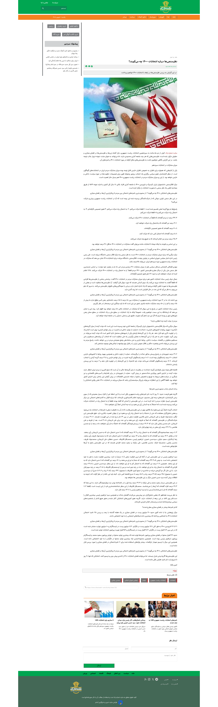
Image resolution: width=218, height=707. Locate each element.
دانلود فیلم (74, 26)
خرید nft (56, 34)
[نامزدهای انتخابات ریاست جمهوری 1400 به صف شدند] (162, 609)
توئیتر (144, 580)
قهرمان (161, 17)
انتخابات (172, 580)
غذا (168, 17)
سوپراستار (153, 17)
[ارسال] (88, 66)
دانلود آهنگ (142, 17)
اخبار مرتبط (169, 595)
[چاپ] (85, 66)
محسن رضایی (115, 580)
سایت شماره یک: (171, 153)
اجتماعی (93, 673)
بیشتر (124, 17)
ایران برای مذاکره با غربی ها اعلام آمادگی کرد (63, 61)
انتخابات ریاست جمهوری (157, 580)
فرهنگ (109, 673)
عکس (166, 680)
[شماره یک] (76, 693)
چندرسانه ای (164, 684)
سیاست (126, 673)
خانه (174, 17)
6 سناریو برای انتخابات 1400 (104, 620)
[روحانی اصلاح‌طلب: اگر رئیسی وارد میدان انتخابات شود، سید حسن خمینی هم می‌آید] (130, 609)
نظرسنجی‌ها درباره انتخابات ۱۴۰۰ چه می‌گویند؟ (153, 61)
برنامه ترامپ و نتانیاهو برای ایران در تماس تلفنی (62, 57)
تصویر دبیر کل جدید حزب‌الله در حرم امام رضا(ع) (62, 64)
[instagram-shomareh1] (149, 679)
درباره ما (55, 3)
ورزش (85, 673)
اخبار (171, 57)
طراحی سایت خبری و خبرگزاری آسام (106, 702)
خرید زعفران (61, 26)
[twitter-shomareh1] (152, 679)
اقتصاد (101, 673)
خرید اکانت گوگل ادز (70, 34)
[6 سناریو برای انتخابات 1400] (99, 609)
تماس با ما (44, 3)
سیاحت (132, 17)
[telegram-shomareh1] (156, 679)
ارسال (99, 665)
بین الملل (117, 673)
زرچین (51, 26)
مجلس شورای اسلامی (131, 580)
